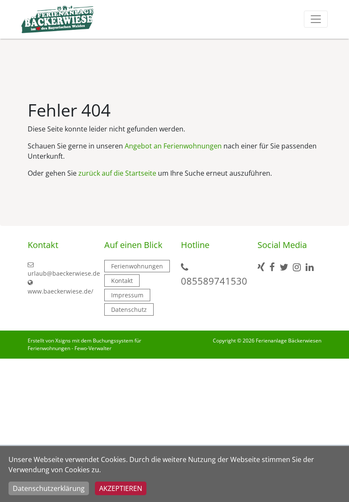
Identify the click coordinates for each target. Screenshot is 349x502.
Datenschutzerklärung (49, 488)
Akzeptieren (120, 488)
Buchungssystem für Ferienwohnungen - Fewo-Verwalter (84, 344)
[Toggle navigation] (316, 19)
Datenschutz (129, 309)
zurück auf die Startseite (117, 173)
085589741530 (214, 280)
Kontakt (122, 281)
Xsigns (63, 340)
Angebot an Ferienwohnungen (173, 146)
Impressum (127, 295)
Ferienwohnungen (137, 266)
